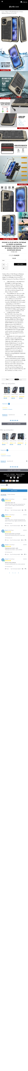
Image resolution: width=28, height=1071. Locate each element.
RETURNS (12, 474)
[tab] (4, 415)
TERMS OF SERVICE (20, 474)
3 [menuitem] (15, 573)
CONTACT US (6, 474)
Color (14, 258)
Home (3, 11)
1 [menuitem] (12, 573)
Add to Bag (20, 264)
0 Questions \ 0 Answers (7, 409)
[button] (7, 510)
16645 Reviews (10, 488)
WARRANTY (19, 476)
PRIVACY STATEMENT (11, 476)
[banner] (14, 6)
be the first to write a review (14, 423)
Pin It (20, 379)
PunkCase (14, 252)
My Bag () (24, 2)
